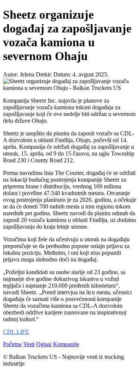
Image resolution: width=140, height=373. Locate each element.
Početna (12, 344)
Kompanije (66, 344)
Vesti (29, 344)
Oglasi (44, 344)
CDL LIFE (16, 332)
